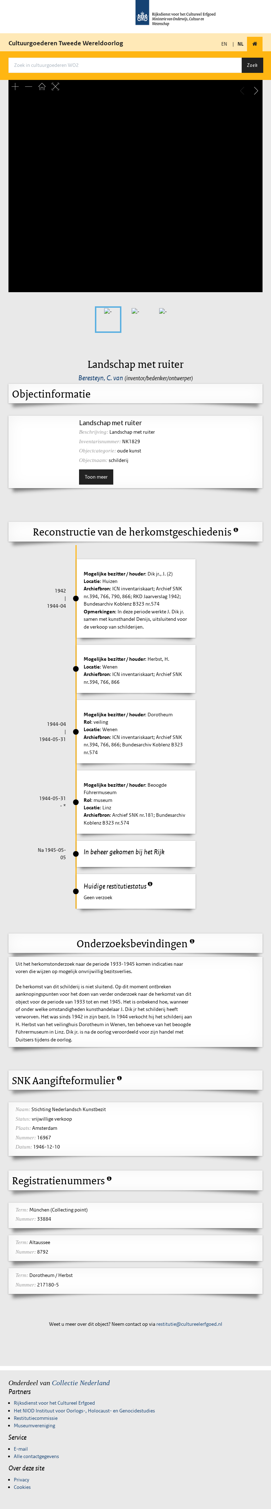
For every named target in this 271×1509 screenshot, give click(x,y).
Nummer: (26, 1137)
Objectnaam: (93, 460)
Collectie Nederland (81, 1383)
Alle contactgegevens (36, 1456)
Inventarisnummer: (100, 441)
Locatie (92, 581)
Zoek (252, 65)
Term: (22, 1210)
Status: (23, 1119)
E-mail (21, 1449)
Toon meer (96, 477)
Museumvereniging (34, 1425)
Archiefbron (97, 588)
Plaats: (23, 1128)
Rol (87, 722)
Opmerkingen (99, 611)
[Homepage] (255, 44)
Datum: (24, 1147)
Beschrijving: (93, 432)
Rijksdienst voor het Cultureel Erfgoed (54, 1403)
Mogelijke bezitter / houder (114, 574)
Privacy (21, 1479)
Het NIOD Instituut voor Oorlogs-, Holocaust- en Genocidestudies (84, 1410)
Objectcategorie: (97, 450)
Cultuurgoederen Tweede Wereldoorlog (65, 43)
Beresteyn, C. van (100, 378)
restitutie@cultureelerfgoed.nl (189, 1324)
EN (224, 44)
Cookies (22, 1487)
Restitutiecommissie (36, 1418)
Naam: (23, 1109)
